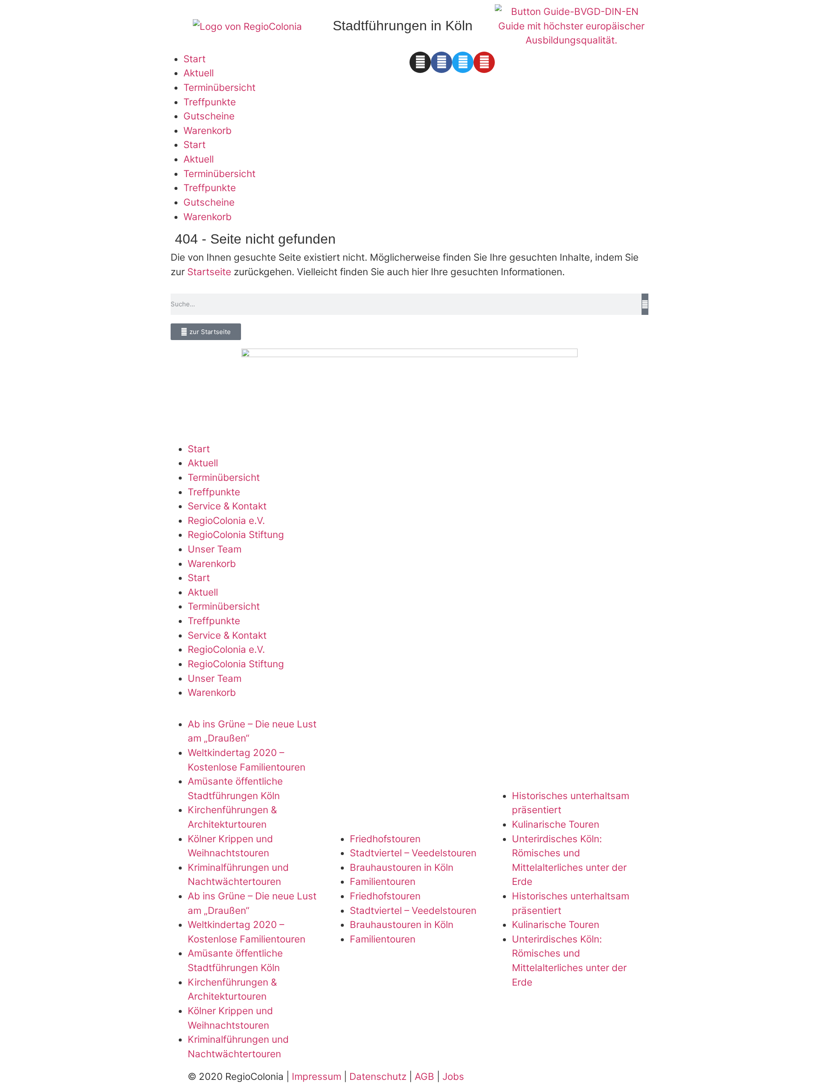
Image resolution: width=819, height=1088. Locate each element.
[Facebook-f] (441, 62)
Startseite (209, 271)
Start (194, 58)
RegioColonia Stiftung (236, 534)
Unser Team (214, 549)
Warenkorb (207, 130)
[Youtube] (484, 62)
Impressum (316, 1076)
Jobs (453, 1076)
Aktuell (198, 73)
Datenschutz (378, 1076)
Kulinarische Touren (555, 824)
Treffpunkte (209, 102)
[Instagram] (420, 62)
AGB (424, 1076)
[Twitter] (462, 62)
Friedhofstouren (385, 838)
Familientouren (382, 881)
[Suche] (645, 304)
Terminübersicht (219, 87)
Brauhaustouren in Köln (401, 867)
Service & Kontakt (227, 506)
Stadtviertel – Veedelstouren (413, 852)
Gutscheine (209, 116)
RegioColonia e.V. (226, 520)
